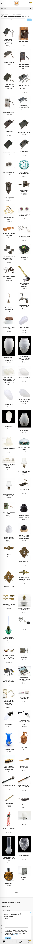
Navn (6, 918)
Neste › (17, 892)
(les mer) (15, 934)
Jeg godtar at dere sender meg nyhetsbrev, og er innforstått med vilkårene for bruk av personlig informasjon (16, 932)
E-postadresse (9, 924)
